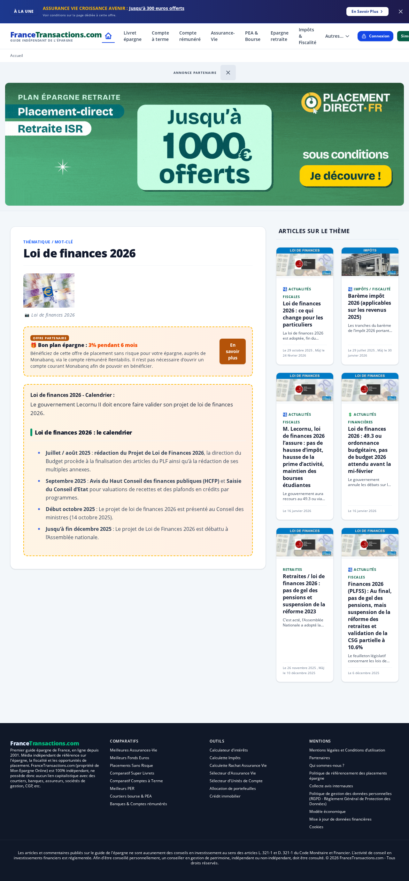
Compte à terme (160, 36)
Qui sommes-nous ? (326, 765)
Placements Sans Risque (131, 765)
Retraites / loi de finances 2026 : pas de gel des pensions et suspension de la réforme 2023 (304, 594)
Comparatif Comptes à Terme (136, 780)
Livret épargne (133, 36)
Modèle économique (327, 811)
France (56, 36)
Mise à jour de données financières (340, 819)
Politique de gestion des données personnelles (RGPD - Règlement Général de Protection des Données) (350, 798)
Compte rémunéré (190, 36)
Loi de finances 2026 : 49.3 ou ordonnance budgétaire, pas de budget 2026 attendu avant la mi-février (369, 450)
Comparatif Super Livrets (132, 773)
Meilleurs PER (122, 788)
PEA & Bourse (252, 36)
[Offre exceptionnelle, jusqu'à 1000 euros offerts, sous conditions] (204, 144)
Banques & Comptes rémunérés (138, 803)
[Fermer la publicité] (400, 11)
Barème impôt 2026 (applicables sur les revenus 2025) (369, 306)
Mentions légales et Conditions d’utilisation (347, 750)
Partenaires (319, 757)
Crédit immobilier (225, 796)
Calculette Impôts (225, 757)
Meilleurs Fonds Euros (129, 757)
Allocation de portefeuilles (233, 788)
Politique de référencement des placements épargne (348, 775)
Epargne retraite (280, 36)
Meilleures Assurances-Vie (133, 750)
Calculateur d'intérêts (229, 750)
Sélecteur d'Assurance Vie (233, 773)
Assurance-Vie (223, 36)
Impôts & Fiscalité (307, 36)
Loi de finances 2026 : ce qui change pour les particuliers (303, 314)
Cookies (316, 827)
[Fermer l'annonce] (228, 72)
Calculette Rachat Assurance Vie (238, 765)
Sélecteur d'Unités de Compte (236, 780)
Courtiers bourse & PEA (131, 796)
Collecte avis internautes (331, 786)
